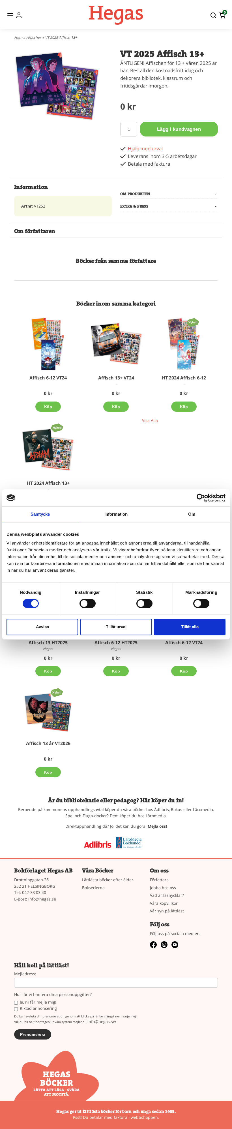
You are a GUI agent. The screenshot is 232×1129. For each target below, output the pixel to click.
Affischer (33, 37)
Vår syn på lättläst (167, 911)
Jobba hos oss (163, 887)
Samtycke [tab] (40, 514)
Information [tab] (116, 514)
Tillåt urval (116, 626)
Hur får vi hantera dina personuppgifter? (53, 994)
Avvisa (42, 626)
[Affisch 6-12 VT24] (48, 344)
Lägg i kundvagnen (179, 129)
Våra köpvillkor (164, 903)
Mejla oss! (157, 826)
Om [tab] (191, 514)
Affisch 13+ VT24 (116, 378)
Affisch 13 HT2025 (48, 642)
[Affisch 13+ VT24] (116, 344)
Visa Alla (150, 420)
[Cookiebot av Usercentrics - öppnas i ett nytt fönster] (200, 498)
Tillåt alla (190, 626)
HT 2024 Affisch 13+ (48, 483)
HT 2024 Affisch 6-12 (184, 378)
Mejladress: (25, 974)
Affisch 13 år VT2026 (48, 743)
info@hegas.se (42, 899)
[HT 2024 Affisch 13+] (57, 427)
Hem (18, 37)
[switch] (88, 603)
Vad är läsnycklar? (167, 895)
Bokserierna (93, 887)
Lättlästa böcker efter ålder (107, 879)
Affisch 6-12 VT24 (48, 378)
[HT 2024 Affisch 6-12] (192, 322)
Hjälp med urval (145, 148)
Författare (159, 879)
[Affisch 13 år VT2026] (56, 692)
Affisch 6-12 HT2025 (116, 642)
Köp (48, 406)
